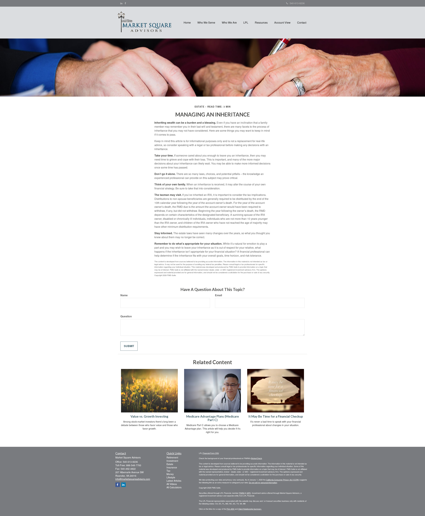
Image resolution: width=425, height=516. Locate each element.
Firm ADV (231, 509)
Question (126, 316)
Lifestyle (171, 477)
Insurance (172, 467)
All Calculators (174, 487)
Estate (170, 464)
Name (124, 295)
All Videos (172, 484)
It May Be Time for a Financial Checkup (275, 416)
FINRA (242, 493)
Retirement (172, 457)
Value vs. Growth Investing (149, 416)
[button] (206, 23)
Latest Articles (174, 480)
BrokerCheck (256, 458)
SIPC (249, 493)
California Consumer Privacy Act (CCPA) (282, 479)
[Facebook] (125, 3)
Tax (168, 470)
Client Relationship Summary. (250, 509)
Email (218, 295)
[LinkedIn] (121, 3)
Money (170, 474)
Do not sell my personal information (263, 482)
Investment (172, 460)
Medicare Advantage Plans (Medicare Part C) (212, 418)
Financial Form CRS (211, 453)
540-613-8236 (297, 3)
